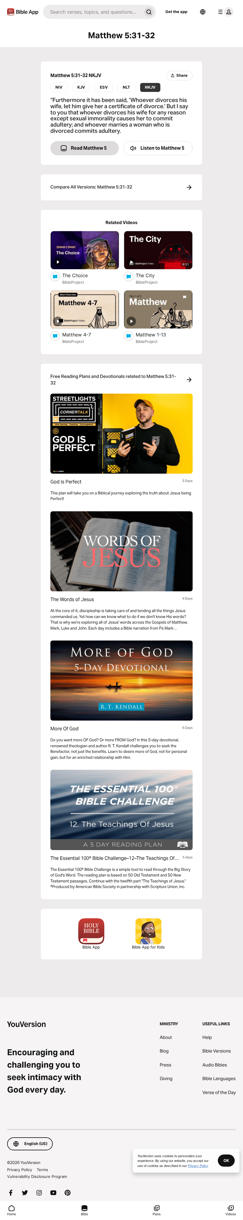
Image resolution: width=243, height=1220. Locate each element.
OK (226, 1160)
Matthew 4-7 (82, 334)
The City (151, 275)
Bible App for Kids (148, 947)
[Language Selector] (203, 12)
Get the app (176, 11)
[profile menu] (224, 12)
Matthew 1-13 (157, 334)
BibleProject (73, 282)
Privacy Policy (19, 1169)
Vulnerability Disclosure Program (37, 1176)
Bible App (91, 947)
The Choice (81, 275)
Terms (42, 1169)
